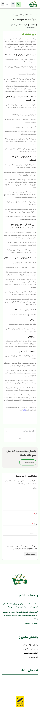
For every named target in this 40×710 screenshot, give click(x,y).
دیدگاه (34, 488)
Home (35, 15)
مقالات (31, 15)
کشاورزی (12, 233)
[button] (2, 4)
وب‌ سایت (33, 533)
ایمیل (34, 523)
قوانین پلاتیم (33, 657)
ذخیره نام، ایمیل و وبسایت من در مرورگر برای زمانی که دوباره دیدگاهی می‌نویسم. (22, 547)
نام (35, 514)
